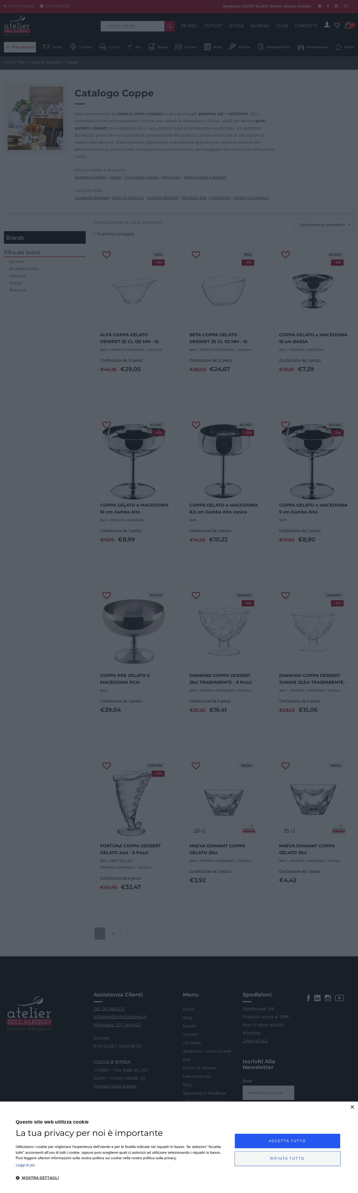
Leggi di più (25, 1165)
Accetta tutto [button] (287, 1141)
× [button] (352, 1107)
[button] (122, 1178)
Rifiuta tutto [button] (287, 1158)
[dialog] (179, 1147)
